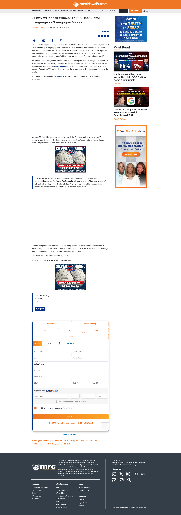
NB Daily (67, 444)
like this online (62, 66)
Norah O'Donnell (86, 441)
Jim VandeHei (69, 441)
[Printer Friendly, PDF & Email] (43, 40)
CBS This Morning (39, 444)
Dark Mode (114, 11)
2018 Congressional (55, 444)
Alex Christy (118, 84)
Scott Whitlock (38, 27)
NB (77, 441)
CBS (95, 441)
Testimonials (104, 11)
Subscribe (123, 11)
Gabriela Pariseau (120, 119)
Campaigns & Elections (40, 441)
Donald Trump (56, 441)
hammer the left (60, 76)
